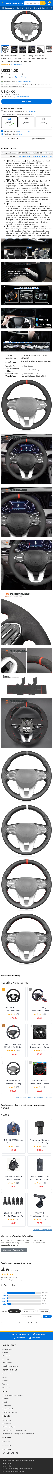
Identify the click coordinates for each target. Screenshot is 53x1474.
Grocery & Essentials (41, 8)
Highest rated (29, 1311)
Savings (28, 8)
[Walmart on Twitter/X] (8, 1453)
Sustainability (7, 1362)
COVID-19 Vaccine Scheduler (12, 1395)
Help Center (40, 1334)
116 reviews (18, 65)
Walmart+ (5, 1384)
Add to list (14, 138)
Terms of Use (6, 1420)
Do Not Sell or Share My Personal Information (18, 1433)
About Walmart (7, 1349)
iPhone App (6, 1441)
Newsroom (6, 1356)
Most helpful (43, 1311)
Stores (4, 1377)
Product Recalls (7, 1409)
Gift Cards (6, 1387)
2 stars (4, 1301)
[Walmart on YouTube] (12, 1453)
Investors (5, 1359)
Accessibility (6, 1405)
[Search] (43, 3)
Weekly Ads (36, 1338)
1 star (4, 1304)
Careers (5, 1352)
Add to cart (26, 101)
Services (20, 8)
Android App (6, 1445)
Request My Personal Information (14, 1430)
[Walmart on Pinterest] (17, 1453)
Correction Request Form (14, 1250)
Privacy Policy (7, 1423)
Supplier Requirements (10, 1366)
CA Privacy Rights (8, 1427)
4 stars (4, 1296)
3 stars (4, 1298)
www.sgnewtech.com (25, 81)
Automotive (22, 156)
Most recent (14, 1311)
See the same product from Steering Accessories (34, 1097)
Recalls (4, 1402)
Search (47, 1316)
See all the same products (42, 1229)
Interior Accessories (33, 156)
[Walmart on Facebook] (3, 1453)
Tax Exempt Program (9, 1412)
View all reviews (10, 1285)
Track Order (20, 1338)
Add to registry (39, 138)
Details (19, 134)
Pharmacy (5, 1398)
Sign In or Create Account (20, 1334)
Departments (9, 8)
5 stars (4, 1293)
